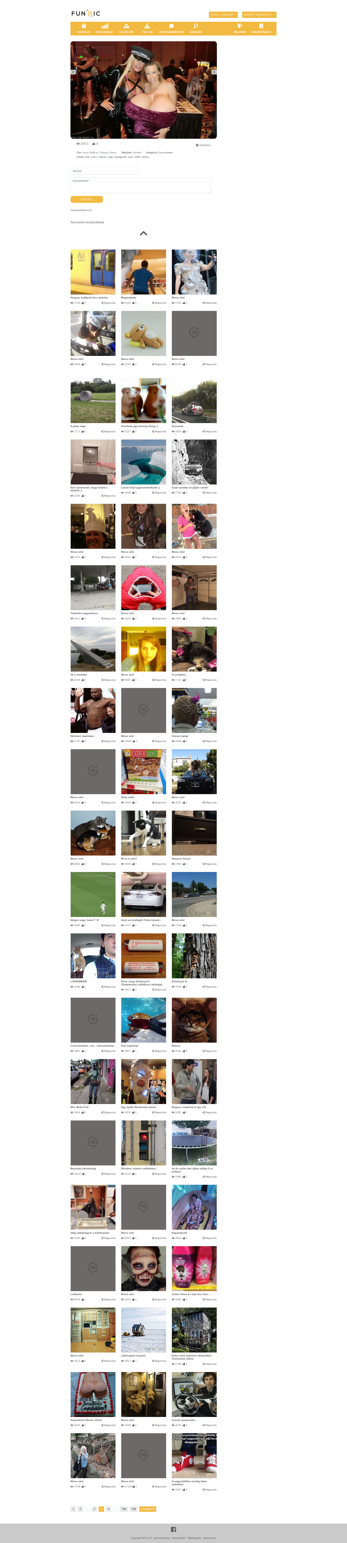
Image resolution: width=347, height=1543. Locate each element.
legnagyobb (120, 157)
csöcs (94, 157)
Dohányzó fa (179, 981)
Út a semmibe (78, 674)
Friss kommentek (171, 32)
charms (145, 157)
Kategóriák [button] (104, 32)
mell (87, 157)
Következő (148, 1509)
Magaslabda (128, 297)
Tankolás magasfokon (84, 613)
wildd (137, 157)
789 (133, 1509)
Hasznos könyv (181, 858)
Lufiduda (76, 1294)
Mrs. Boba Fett (79, 1107)
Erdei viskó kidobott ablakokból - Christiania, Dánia (192, 1357)
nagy (110, 157)
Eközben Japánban (82, 736)
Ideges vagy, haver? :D (84, 920)
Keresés (196, 32)
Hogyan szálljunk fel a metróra (89, 297)
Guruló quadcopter (183, 1420)
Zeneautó (177, 426)
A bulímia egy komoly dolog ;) (139, 426)
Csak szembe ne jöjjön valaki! (190, 487)
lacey (130, 157)
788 (123, 1509)
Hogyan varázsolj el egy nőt (189, 1107)
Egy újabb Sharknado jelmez (138, 1107)
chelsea (102, 157)
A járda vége (78, 426)
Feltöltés (126, 32)
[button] (223, 15)
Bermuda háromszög (83, 1168)
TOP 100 (147, 32)
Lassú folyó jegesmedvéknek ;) (140, 487)
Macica (176, 1045)
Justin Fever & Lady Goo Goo (190, 1294)
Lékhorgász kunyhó (133, 1355)
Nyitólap (83, 32)
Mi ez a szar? (129, 858)
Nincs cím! (178, 297)
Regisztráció (261, 32)
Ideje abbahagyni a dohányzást (89, 1232)
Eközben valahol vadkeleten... (139, 1168)
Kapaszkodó (179, 1232)
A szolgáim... (179, 674)
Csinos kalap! (180, 736)
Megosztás (110, 303)
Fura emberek (165, 152)
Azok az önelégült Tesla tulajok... (141, 920)
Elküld (87, 199)
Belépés (240, 32)
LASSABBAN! (78, 981)
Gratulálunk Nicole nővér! (86, 1420)
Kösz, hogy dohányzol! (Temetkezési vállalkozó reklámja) (141, 983)
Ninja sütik (127, 797)
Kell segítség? (130, 1045)
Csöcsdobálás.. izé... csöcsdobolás (92, 1045)
